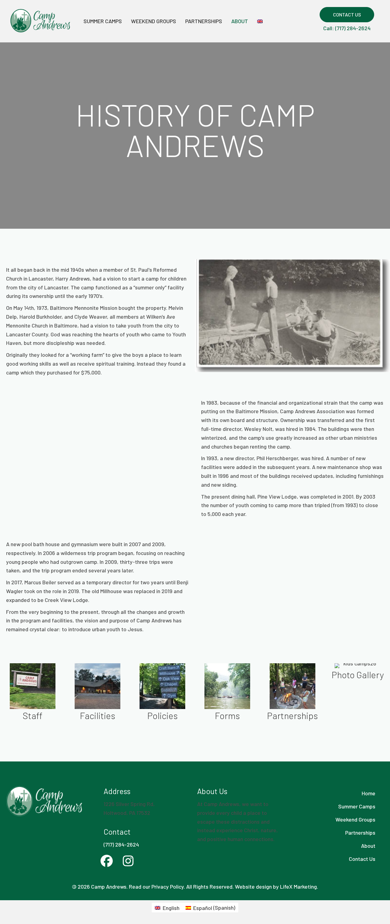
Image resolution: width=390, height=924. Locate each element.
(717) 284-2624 (121, 844)
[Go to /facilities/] (97, 693)
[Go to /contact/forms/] (227, 693)
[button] (347, 14)
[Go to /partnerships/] (292, 693)
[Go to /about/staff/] (32, 693)
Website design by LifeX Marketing (276, 886)
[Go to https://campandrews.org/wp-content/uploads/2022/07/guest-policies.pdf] (162, 693)
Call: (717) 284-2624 (346, 28)
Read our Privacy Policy (156, 886)
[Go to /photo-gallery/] (357, 673)
